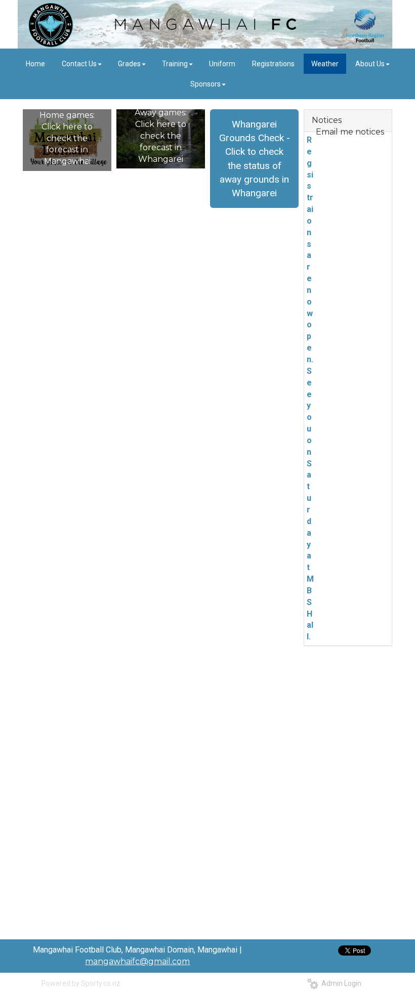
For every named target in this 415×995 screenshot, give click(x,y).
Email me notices (350, 132)
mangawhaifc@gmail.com (137, 961)
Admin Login (339, 983)
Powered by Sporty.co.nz (81, 983)
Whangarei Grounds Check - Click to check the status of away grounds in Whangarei (254, 158)
